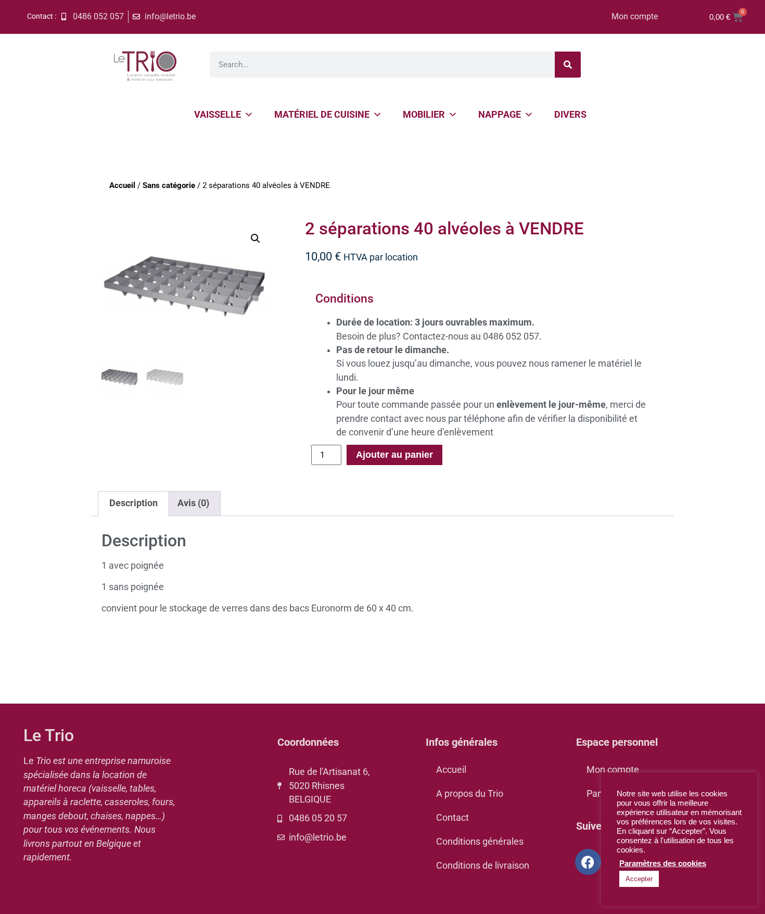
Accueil (122, 185)
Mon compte (634, 16)
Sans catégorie (169, 185)
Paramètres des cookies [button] (662, 863)
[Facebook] (588, 862)
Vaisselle (217, 114)
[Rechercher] (568, 65)
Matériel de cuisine (321, 114)
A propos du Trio (469, 793)
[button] (255, 238)
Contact (452, 817)
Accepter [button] (639, 879)
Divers (570, 114)
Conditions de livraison (482, 865)
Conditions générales (480, 841)
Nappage (499, 114)
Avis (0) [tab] (193, 503)
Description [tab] (133, 503)
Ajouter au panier (394, 454)
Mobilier (424, 114)
